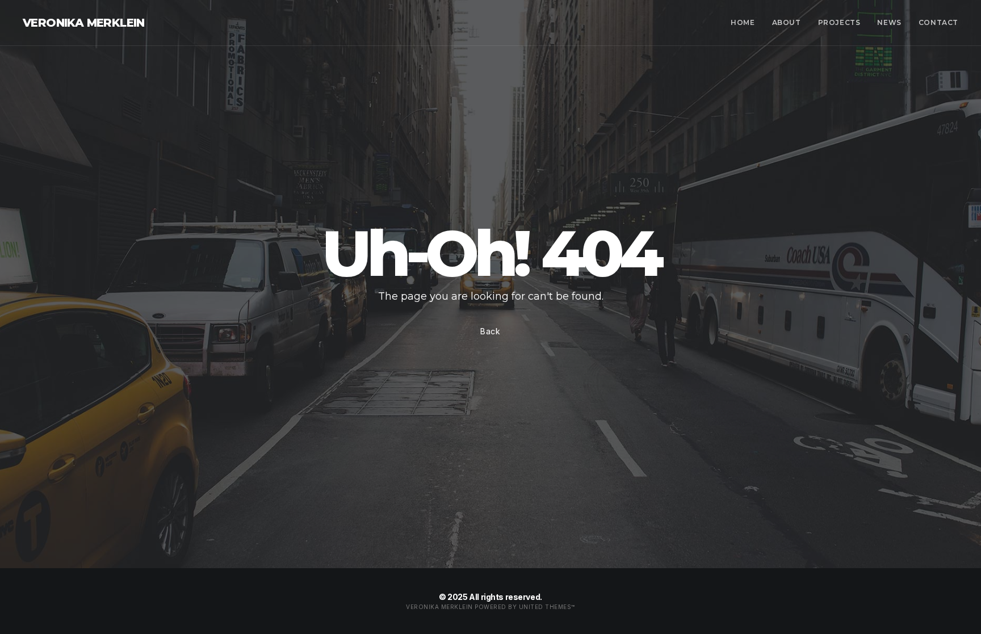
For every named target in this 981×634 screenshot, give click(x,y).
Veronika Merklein (84, 23)
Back (490, 331)
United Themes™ (547, 606)
